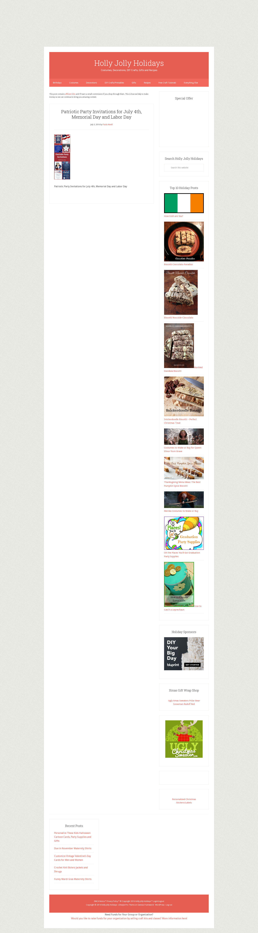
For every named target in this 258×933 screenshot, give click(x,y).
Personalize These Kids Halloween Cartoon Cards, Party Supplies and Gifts (72, 837)
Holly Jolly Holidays (129, 63)
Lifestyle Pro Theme (126, 905)
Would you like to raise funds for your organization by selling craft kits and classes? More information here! (129, 918)
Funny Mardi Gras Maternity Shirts (72, 879)
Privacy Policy (112, 901)
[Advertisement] (89, 21)
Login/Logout (158, 901)
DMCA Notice (99, 901)
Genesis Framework (146, 905)
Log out (169, 905)
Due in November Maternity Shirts (72, 848)
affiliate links (70, 94)
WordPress (159, 905)
